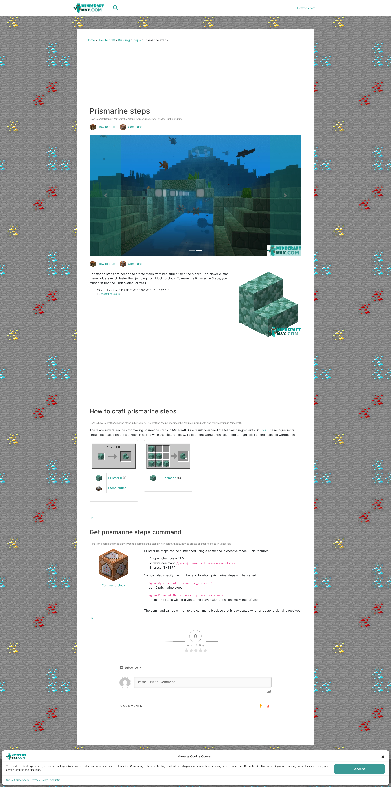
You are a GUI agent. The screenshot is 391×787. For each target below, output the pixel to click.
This (263, 430)
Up (91, 517)
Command (135, 127)
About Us (55, 780)
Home (91, 40)
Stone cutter (117, 488)
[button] (383, 756)
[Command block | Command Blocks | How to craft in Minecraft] (113, 565)
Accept (359, 769)
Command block (113, 585)
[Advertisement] (195, 75)
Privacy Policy (39, 780)
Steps (136, 40)
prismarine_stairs (110, 293)
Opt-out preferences (17, 780)
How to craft (306, 8)
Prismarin (115, 478)
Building (124, 40)
